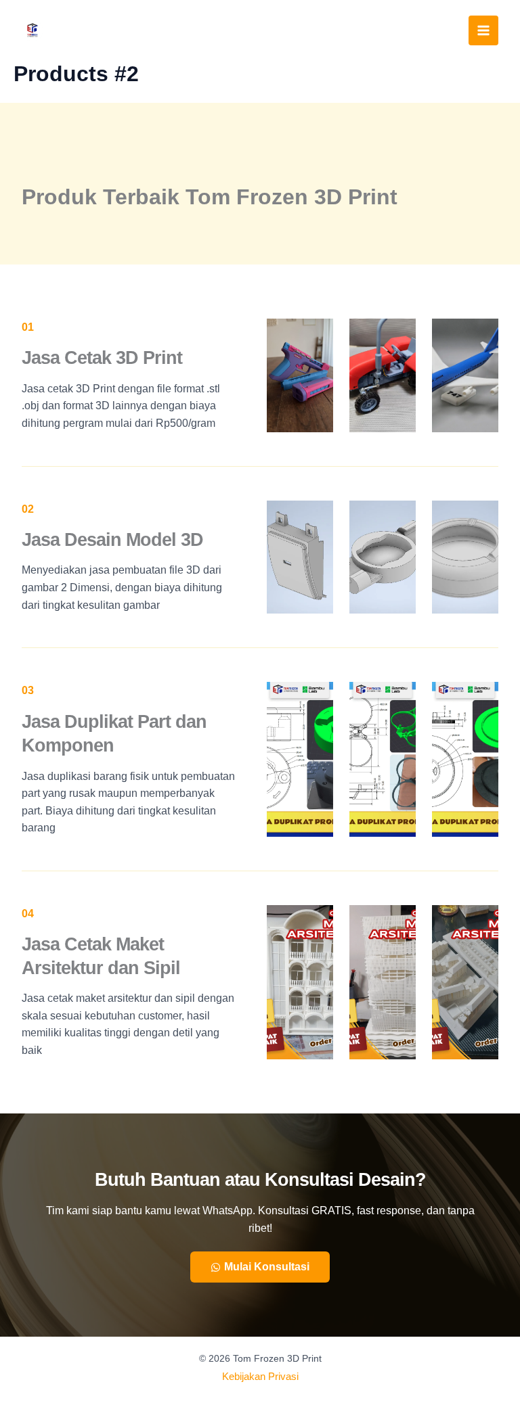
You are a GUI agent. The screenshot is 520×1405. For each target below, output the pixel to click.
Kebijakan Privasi (260, 1376)
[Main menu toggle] (483, 30)
